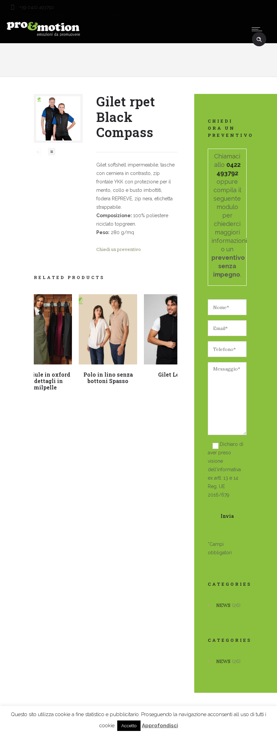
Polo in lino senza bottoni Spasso (108, 377)
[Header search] (259, 39)
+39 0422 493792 (36, 7)
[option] (37, 151)
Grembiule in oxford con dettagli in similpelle (42, 381)
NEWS (223, 605)
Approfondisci (160, 726)
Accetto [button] (128, 725)
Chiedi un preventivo (118, 249)
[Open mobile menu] (258, 29)
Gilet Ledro (173, 374)
